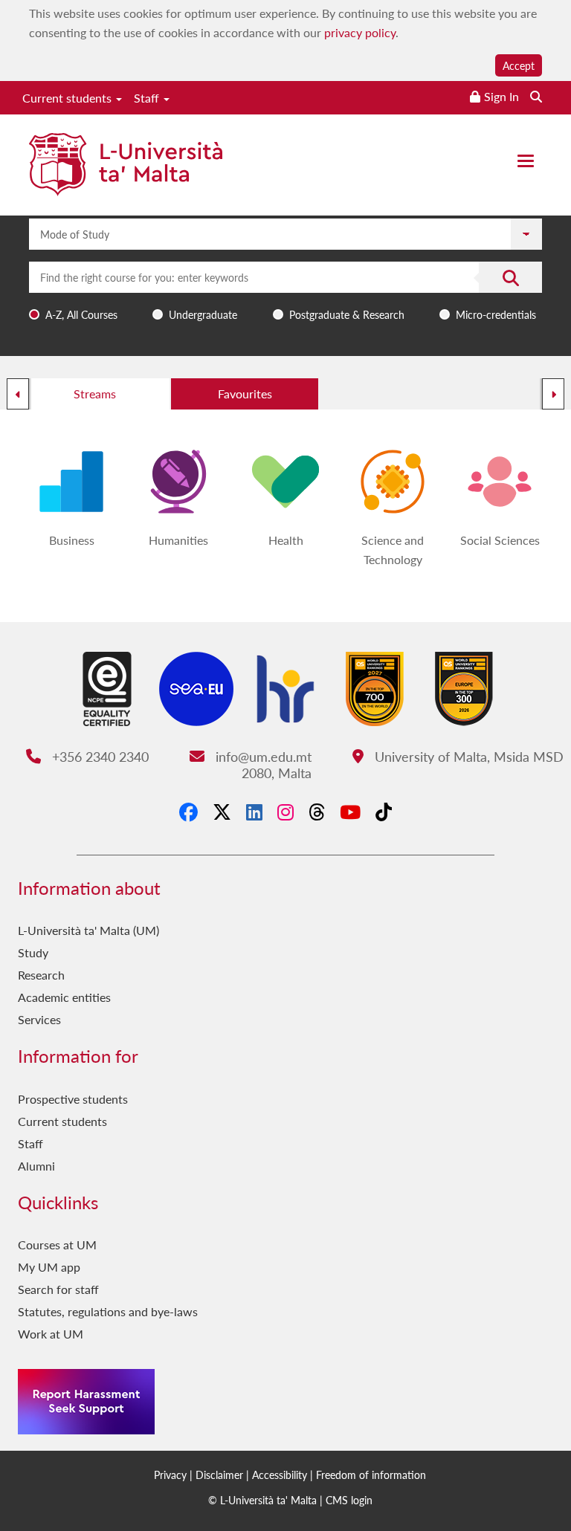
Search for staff (58, 1289)
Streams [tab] (95, 393)
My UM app (49, 1266)
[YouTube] (350, 811)
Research (41, 974)
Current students (68, 97)
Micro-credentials (496, 314)
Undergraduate (203, 314)
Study (33, 952)
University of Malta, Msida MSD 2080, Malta (403, 764)
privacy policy (360, 32)
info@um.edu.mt (261, 756)
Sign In (501, 96)
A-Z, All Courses (81, 314)
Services (39, 1019)
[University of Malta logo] (125, 166)
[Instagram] (285, 811)
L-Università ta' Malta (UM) (88, 930)
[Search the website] (536, 96)
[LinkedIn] (254, 811)
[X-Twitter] (222, 811)
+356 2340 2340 (98, 756)
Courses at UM (57, 1244)
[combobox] (285, 294)
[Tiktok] (383, 811)
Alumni (36, 1165)
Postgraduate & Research (346, 314)
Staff (148, 97)
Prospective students (73, 1098)
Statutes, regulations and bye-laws (108, 1311)
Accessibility (279, 1474)
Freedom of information (371, 1474)
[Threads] (317, 811)
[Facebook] (188, 811)
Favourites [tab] (245, 393)
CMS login (349, 1499)
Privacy (170, 1474)
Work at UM (50, 1333)
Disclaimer (219, 1474)
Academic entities (64, 997)
